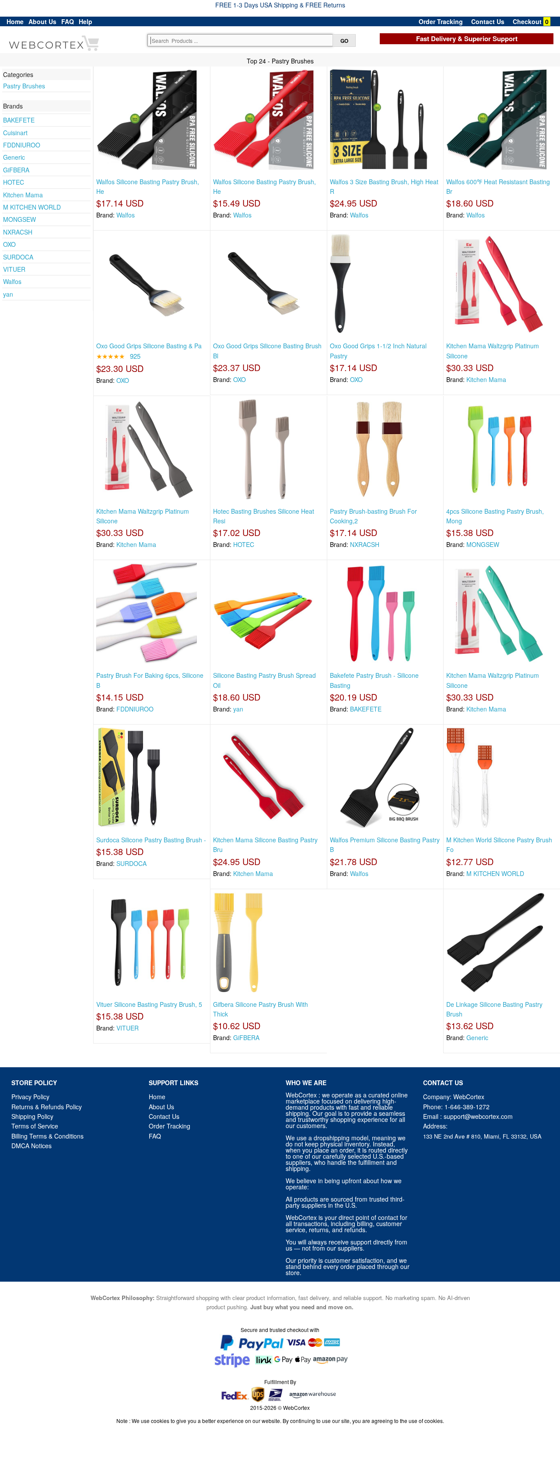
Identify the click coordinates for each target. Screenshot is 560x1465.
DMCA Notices (31, 1145)
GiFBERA (16, 169)
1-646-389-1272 (467, 1106)
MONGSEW (19, 219)
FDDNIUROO (21, 144)
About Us (42, 21)
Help (85, 21)
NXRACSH (17, 232)
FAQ (67, 21)
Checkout (527, 21)
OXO (9, 244)
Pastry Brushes (24, 85)
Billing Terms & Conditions (47, 1136)
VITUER (14, 269)
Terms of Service (34, 1126)
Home (15, 21)
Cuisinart (15, 132)
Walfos (12, 281)
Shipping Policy (33, 1116)
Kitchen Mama (23, 194)
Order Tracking (441, 21)
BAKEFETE (19, 120)
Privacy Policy (30, 1096)
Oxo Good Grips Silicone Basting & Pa (149, 345)
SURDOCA (18, 256)
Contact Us (487, 21)
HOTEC (13, 182)
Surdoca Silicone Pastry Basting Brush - (151, 839)
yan (8, 294)
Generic (14, 157)
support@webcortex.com (478, 1116)
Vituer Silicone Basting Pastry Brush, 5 (149, 1004)
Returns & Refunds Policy (46, 1106)
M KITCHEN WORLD (32, 207)
